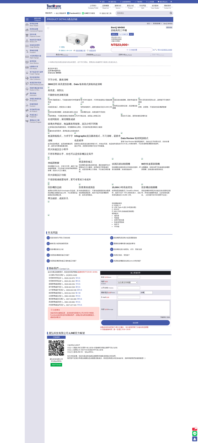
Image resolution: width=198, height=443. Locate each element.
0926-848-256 (69, 284)
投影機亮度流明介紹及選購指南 (125, 238)
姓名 (102, 277)
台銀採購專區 (126, 2)
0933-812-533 (69, 293)
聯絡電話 (104, 292)
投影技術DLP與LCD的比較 (60, 238)
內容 (102, 309)
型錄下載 (158, 55)
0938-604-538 (69, 287)
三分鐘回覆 (133, 50)
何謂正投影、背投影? (122, 255)
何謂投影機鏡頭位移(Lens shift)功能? (127, 261)
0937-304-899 (71, 299)
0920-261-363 (69, 281)
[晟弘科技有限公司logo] (53, 9)
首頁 (103, 2)
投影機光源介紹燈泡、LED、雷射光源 (128, 249)
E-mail (103, 297)
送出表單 (135, 323)
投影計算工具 (106, 13)
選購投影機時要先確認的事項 (124, 243)
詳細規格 (93, 55)
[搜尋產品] (170, 13)
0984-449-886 (69, 296)
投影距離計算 (80, 50)
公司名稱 (104, 288)
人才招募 (151, 2)
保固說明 (92, 50)
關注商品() (163, 2)
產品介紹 (62, 55)
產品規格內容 (64, 62)
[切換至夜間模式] (171, 1)
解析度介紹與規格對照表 (59, 243)
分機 (142, 292)
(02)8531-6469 (166, 50)
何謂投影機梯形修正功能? (59, 255)
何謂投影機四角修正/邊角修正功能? (63, 261)
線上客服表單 (61, 13)
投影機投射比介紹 (56, 249)
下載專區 (139, 2)
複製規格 (169, 27)
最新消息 (113, 2)
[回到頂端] (194, 438)
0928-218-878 (69, 278)
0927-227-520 (71, 305)
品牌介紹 (125, 55)
